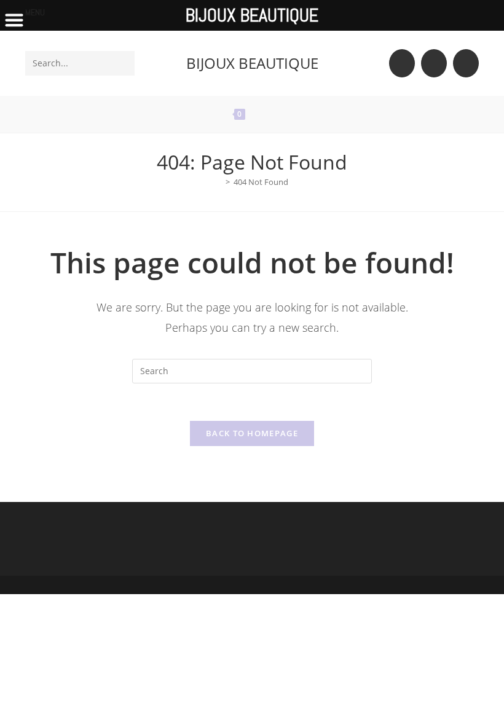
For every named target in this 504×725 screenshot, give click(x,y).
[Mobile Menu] (277, 114)
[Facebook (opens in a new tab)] (434, 63)
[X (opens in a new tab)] (402, 63)
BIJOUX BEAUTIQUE (252, 63)
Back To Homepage (252, 433)
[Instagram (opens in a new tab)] (466, 63)
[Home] (219, 181)
